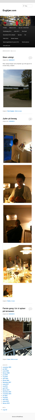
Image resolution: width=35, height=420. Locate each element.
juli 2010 (5, 395)
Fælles (9, 301)
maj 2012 (5, 386)
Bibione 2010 (12, 27)
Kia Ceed (24, 31)
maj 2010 (5, 397)
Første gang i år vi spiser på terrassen (14, 309)
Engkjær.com (9, 10)
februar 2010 (6, 403)
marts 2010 (6, 401)
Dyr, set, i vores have (24, 27)
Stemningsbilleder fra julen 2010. (11, 42)
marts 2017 (6, 384)
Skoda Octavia (14, 38)
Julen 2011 (16, 31)
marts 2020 (6, 371)
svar (13, 301)
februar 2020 (6, 373)
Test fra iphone (25, 42)
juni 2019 (5, 375)
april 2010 (5, 399)
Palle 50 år (5, 38)
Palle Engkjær (10, 111)
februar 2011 (6, 390)
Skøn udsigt (8, 57)
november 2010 (7, 393)
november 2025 (7, 367)
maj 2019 (5, 376)
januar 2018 (6, 380)
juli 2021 (5, 369)
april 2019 (5, 378)
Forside (5, 27)
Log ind (5, 410)
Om (25, 35)
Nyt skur (20, 35)
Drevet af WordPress (17, 416)
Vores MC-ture (6, 45)
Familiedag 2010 (7, 31)
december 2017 (7, 382)
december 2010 (7, 392)
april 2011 (5, 388)
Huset (8, 359)
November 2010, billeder (9, 35)
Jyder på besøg (10, 118)
